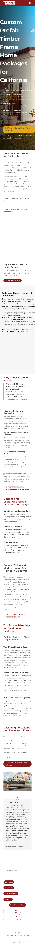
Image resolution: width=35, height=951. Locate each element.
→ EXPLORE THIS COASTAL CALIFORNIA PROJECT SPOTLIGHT (17, 488)
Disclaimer (14, 943)
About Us (8, 899)
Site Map (21, 943)
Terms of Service (19, 941)
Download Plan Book (17, 905)
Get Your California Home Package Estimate (18, 129)
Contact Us (8, 888)
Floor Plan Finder (11, 893)
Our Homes (9, 882)
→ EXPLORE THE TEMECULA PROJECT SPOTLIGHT (15, 616)
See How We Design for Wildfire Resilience (16, 764)
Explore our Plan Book (12, 280)
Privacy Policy (8, 941)
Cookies (28, 941)
